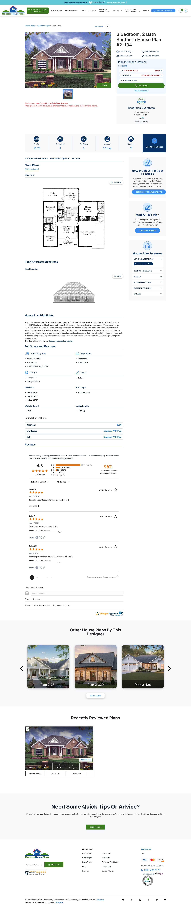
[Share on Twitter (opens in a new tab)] (40, 537)
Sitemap (100, 900)
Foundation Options (59, 158)
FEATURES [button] (116, 10)
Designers (106, 858)
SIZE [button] (82, 10)
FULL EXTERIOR (35, 774)
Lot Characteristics (144, 259)
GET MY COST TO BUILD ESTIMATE (149, 192)
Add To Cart (143, 85)
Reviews (76, 158)
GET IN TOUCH (95, 827)
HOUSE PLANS (56, 10)
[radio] (74, 465)
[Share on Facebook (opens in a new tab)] (36, 538)
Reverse (103, 85)
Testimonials (106, 866)
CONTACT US (146, 849)
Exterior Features (142, 288)
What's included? (32, 169)
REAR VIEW (56, 774)
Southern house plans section (61, 341)
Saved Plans (106, 853)
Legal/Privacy (87, 862)
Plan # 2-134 (85, 760)
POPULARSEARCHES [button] (103, 10)
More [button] (145, 10)
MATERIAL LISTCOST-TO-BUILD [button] (131, 10)
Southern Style (43, 26)
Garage (137, 294)
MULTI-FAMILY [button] (70, 10)
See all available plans (116, 2)
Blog (142, 853)
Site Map (85, 871)
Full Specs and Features (36, 158)
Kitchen (137, 276)
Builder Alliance (108, 871)
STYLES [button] (92, 10)
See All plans (95, 696)
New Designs (87, 858)
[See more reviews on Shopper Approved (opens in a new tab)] (44, 538)
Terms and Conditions (110, 862)
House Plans (30, 26)
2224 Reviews (42, 475)
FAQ (84, 866)
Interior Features (142, 282)
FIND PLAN (55, 865)
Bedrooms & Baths (143, 271)
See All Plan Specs (154, 147)
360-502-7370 (152, 870)
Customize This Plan (147, 230)
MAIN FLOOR (76, 774)
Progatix (59, 902)
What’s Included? (141, 90)
